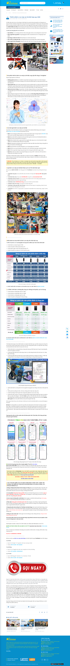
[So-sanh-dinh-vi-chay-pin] (27, 316)
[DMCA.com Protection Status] (32, 659)
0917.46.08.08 (19, 544)
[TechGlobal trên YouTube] (61, 9)
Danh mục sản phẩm (12, 7)
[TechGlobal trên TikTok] (63, 9)
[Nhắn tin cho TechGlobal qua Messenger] (67, 334)
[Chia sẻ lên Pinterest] (47, 612)
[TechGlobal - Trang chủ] (9, 3)
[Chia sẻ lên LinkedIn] (44, 612)
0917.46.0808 (47, 642)
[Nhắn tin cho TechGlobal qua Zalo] (67, 337)
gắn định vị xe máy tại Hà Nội (13, 131)
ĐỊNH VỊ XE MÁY (41, 286)
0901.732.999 (13, 544)
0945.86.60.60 (19, 551)
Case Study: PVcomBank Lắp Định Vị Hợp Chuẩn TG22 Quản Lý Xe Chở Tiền (27, 628)
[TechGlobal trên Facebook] (58, 9)
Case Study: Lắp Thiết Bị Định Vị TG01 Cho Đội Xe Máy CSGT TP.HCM (41, 628)
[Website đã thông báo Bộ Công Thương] (24, 659)
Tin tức (10, 12)
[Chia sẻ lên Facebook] (40, 612)
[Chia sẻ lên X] (42, 612)
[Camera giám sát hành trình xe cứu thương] (57, 60)
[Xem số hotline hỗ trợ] (67, 328)
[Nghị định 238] (57, 45)
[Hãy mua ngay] (27, 568)
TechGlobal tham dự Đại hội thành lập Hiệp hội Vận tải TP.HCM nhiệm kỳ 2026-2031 (12, 628)
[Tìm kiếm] (44, 3)
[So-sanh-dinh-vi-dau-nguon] (27, 267)
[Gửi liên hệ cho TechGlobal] (67, 331)
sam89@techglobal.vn (47, 643)
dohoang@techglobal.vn (48, 656)
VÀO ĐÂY (44, 133)
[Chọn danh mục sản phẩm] (41, 3)
